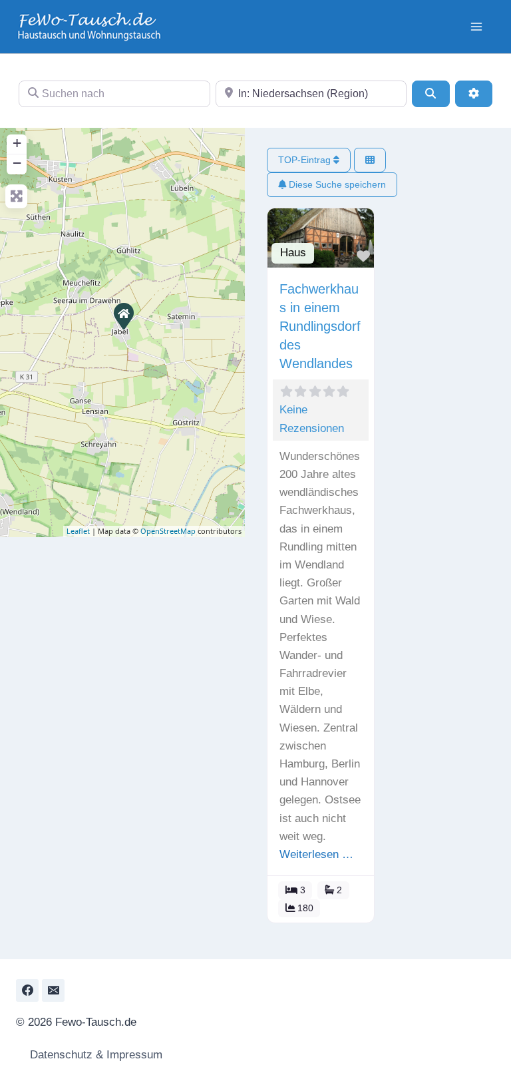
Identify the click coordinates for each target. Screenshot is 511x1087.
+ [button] (17, 142)
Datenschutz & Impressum (94, 1054)
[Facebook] (27, 990)
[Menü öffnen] (476, 26)
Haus (293, 252)
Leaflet (78, 531)
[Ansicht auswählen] (370, 160)
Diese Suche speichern (336, 184)
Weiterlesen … (316, 854)
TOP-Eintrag (305, 159)
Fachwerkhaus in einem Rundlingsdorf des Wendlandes (320, 326)
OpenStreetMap (168, 531)
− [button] (17, 162)
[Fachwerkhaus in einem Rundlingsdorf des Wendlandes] (123, 315)
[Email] (53, 990)
